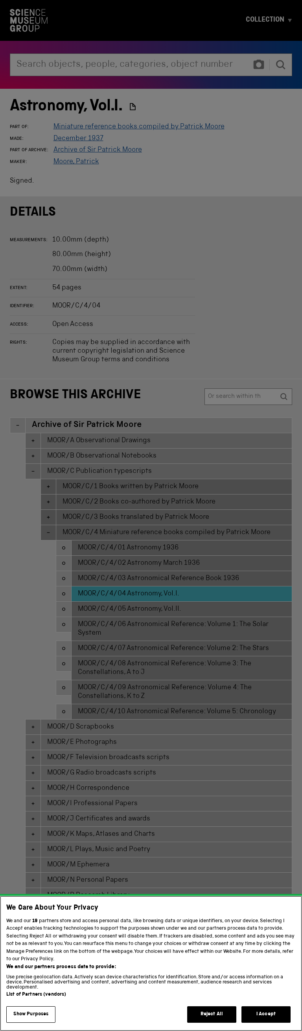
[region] (151, 963)
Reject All (212, 1014)
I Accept (266, 1014)
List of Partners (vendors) (36, 994)
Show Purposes (31, 1014)
